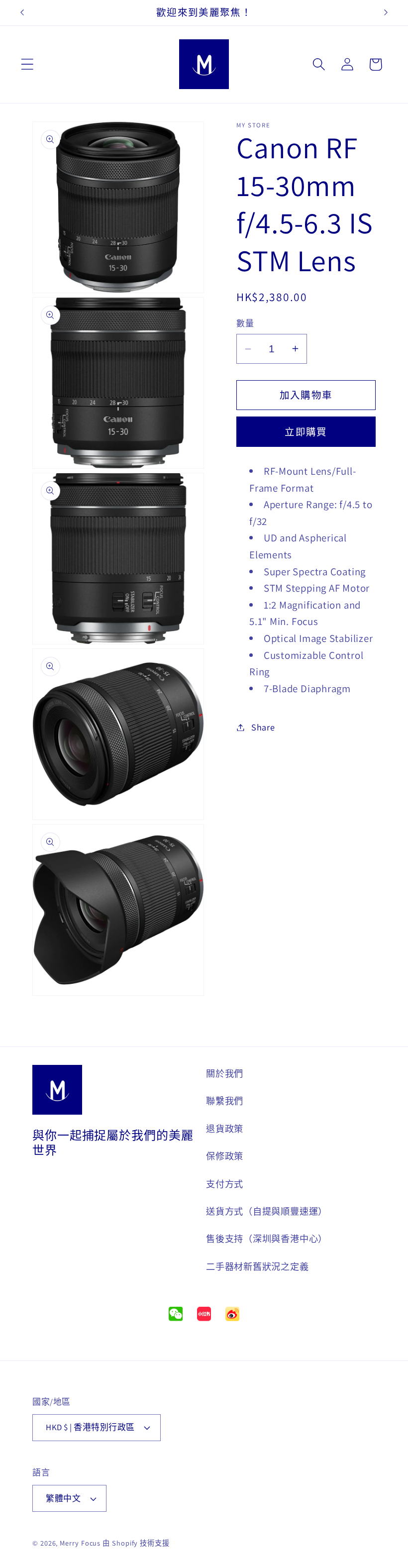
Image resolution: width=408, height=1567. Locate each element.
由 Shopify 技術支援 (136, 1543)
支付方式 (224, 1184)
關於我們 (224, 1073)
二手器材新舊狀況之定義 (257, 1266)
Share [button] (263, 727)
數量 (245, 323)
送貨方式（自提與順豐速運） (266, 1211)
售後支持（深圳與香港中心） (266, 1239)
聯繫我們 (224, 1101)
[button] (27, 64)
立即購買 (306, 431)
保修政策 (224, 1156)
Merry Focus (80, 1543)
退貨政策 (224, 1129)
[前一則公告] (22, 12)
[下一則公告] (386, 12)
